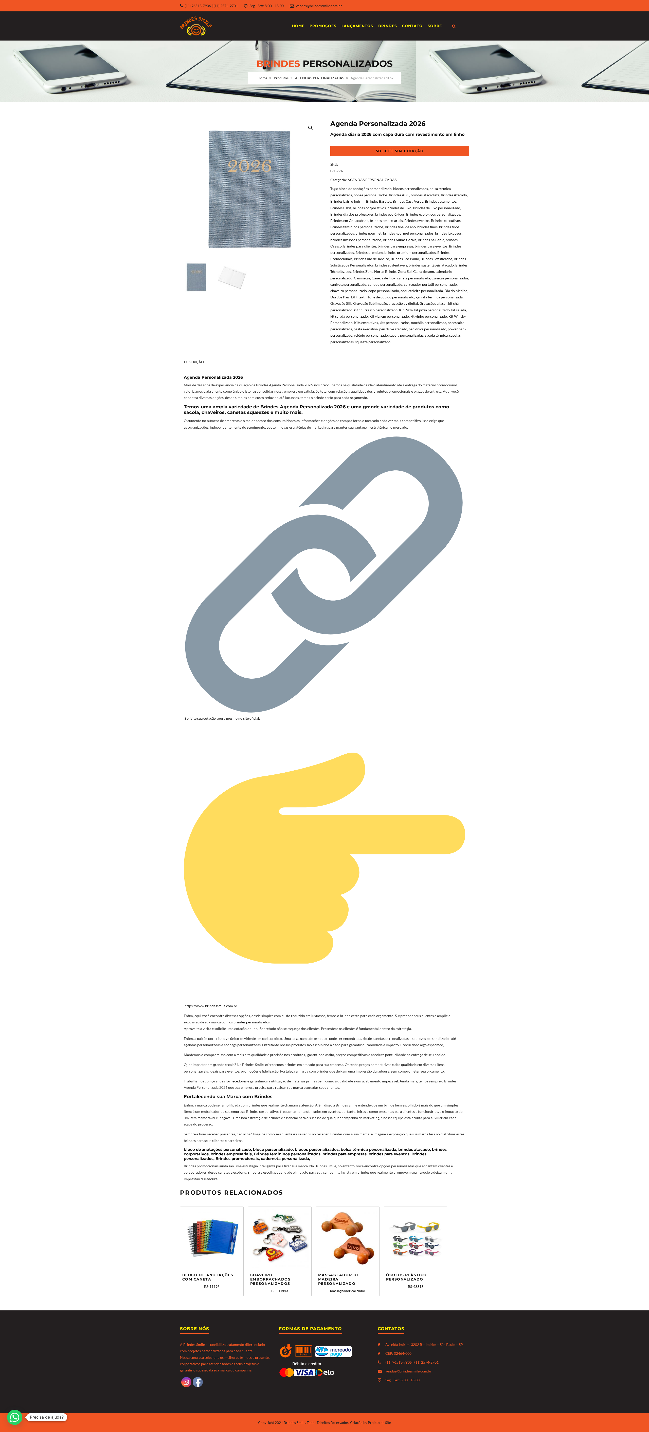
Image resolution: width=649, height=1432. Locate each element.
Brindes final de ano (400, 227)
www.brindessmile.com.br (216, 1006)
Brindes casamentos (440, 201)
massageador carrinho (341, 1283)
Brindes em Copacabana (349, 220)
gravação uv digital (403, 303)
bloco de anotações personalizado (365, 188)
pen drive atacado (393, 329)
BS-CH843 (270, 1283)
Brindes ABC (399, 195)
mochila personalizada (428, 322)
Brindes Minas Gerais (399, 240)
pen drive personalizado (427, 329)
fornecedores (236, 1081)
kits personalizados (394, 322)
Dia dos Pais (340, 297)
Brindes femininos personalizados (356, 227)
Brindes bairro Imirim (347, 201)
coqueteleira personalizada (422, 291)
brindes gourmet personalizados (408, 233)
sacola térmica (436, 335)
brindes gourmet (368, 233)
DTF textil (359, 297)
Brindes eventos (416, 220)
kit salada (458, 310)
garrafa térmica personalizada (439, 297)
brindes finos (427, 227)
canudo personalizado (385, 284)
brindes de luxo (399, 208)
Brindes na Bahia (431, 240)
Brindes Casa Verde (408, 201)
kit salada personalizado (349, 316)
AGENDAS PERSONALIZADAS (319, 78)
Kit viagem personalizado (389, 316)
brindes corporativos (369, 208)
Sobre (435, 26)
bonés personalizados (370, 195)
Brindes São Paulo (405, 259)
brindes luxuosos (448, 233)
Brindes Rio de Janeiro (371, 259)
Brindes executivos (446, 220)
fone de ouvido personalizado (391, 297)
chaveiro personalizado (348, 291)
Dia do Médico (455, 291)
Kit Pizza (406, 310)
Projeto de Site (379, 1422)
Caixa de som (423, 271)
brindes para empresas (395, 246)
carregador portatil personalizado (430, 284)
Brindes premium (369, 252)
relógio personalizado (371, 335)
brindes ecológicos (390, 214)
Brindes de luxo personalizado (436, 208)
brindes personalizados (251, 1022)
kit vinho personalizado (428, 316)
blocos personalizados (410, 188)
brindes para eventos (431, 246)
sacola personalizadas (406, 335)
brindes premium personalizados (410, 252)
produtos (381, 391)
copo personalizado (383, 291)
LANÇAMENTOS (357, 26)
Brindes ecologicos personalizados (433, 214)
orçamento (358, 397)
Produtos (281, 78)
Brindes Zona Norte (368, 271)
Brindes (387, 26)
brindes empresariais (386, 220)
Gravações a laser (433, 303)
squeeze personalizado (372, 342)
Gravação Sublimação (370, 303)
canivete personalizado (348, 284)
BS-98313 (406, 1281)
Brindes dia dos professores (352, 214)
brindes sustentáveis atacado (431, 265)
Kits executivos (366, 322)
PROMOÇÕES (323, 26)
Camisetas (362, 278)
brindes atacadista (425, 195)
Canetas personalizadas (449, 278)
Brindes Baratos (378, 201)
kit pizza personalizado (432, 310)
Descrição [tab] (194, 362)
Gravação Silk (341, 303)
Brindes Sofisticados (436, 259)
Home (298, 26)
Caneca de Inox (383, 278)
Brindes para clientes (359, 246)
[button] (310, 127)
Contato (412, 26)
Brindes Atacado (454, 195)
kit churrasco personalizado (376, 310)
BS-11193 (207, 1281)
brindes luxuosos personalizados (355, 240)
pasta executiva (366, 329)
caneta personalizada (413, 278)
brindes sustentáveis (391, 265)
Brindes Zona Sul (398, 271)
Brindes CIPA (340, 208)
